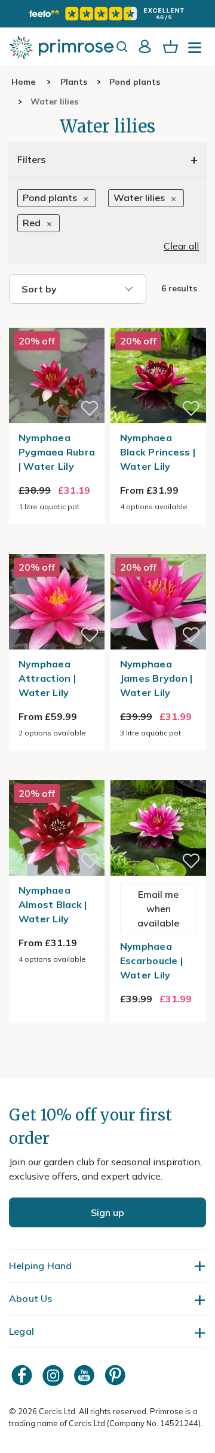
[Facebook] (23, 1375)
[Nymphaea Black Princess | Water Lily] (158, 320)
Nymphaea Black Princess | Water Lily (157, 452)
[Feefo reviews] (107, 14)
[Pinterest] (116, 1375)
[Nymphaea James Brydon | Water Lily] (158, 547)
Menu (197, 51)
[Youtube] (85, 1375)
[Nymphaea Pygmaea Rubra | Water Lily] (57, 320)
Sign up (107, 1212)
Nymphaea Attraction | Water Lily (47, 678)
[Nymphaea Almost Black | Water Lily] (57, 773)
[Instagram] (54, 1375)
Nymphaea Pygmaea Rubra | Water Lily (57, 452)
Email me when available (158, 908)
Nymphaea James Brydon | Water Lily (156, 678)
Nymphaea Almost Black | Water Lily (53, 904)
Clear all (181, 246)
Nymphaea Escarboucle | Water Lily (151, 960)
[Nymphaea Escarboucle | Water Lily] (158, 773)
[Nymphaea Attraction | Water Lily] (57, 547)
